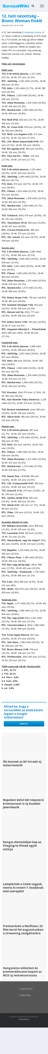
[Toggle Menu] (42, 6)
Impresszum (24, 989)
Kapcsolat (24, 995)
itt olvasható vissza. (32, 32)
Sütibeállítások (24, 1019)
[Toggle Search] (33, 6)
